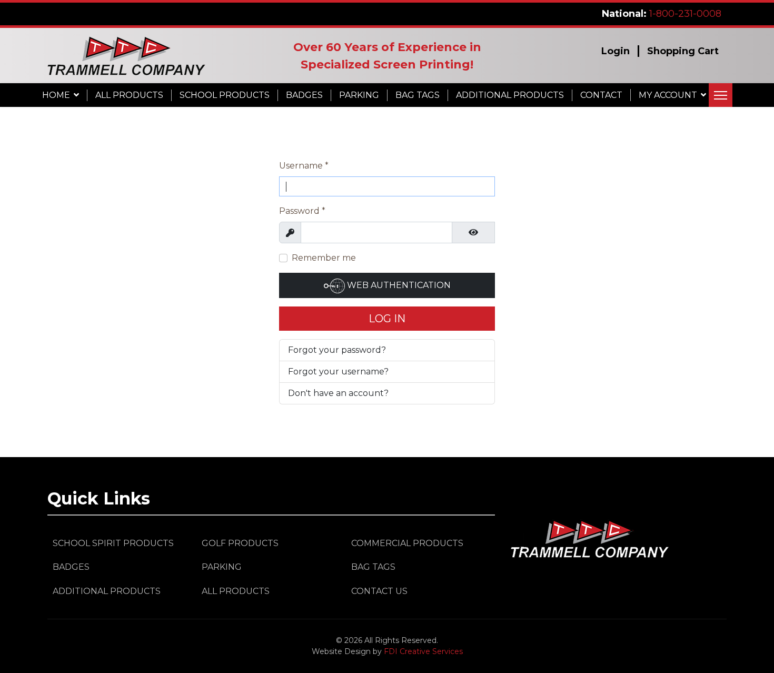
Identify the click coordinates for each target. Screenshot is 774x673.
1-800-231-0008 (685, 13)
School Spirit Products (113, 543)
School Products (225, 95)
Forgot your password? (337, 350)
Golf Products (240, 543)
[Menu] (720, 95)
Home (56, 95)
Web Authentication (398, 285)
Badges (304, 95)
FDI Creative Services (423, 651)
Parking (359, 95)
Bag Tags (417, 95)
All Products (129, 95)
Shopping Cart (683, 51)
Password (302, 211)
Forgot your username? (338, 372)
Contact (601, 95)
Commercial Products (407, 543)
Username (304, 166)
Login (615, 51)
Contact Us (379, 591)
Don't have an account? (338, 393)
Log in (387, 318)
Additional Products (510, 95)
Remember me (324, 258)
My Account (668, 95)
